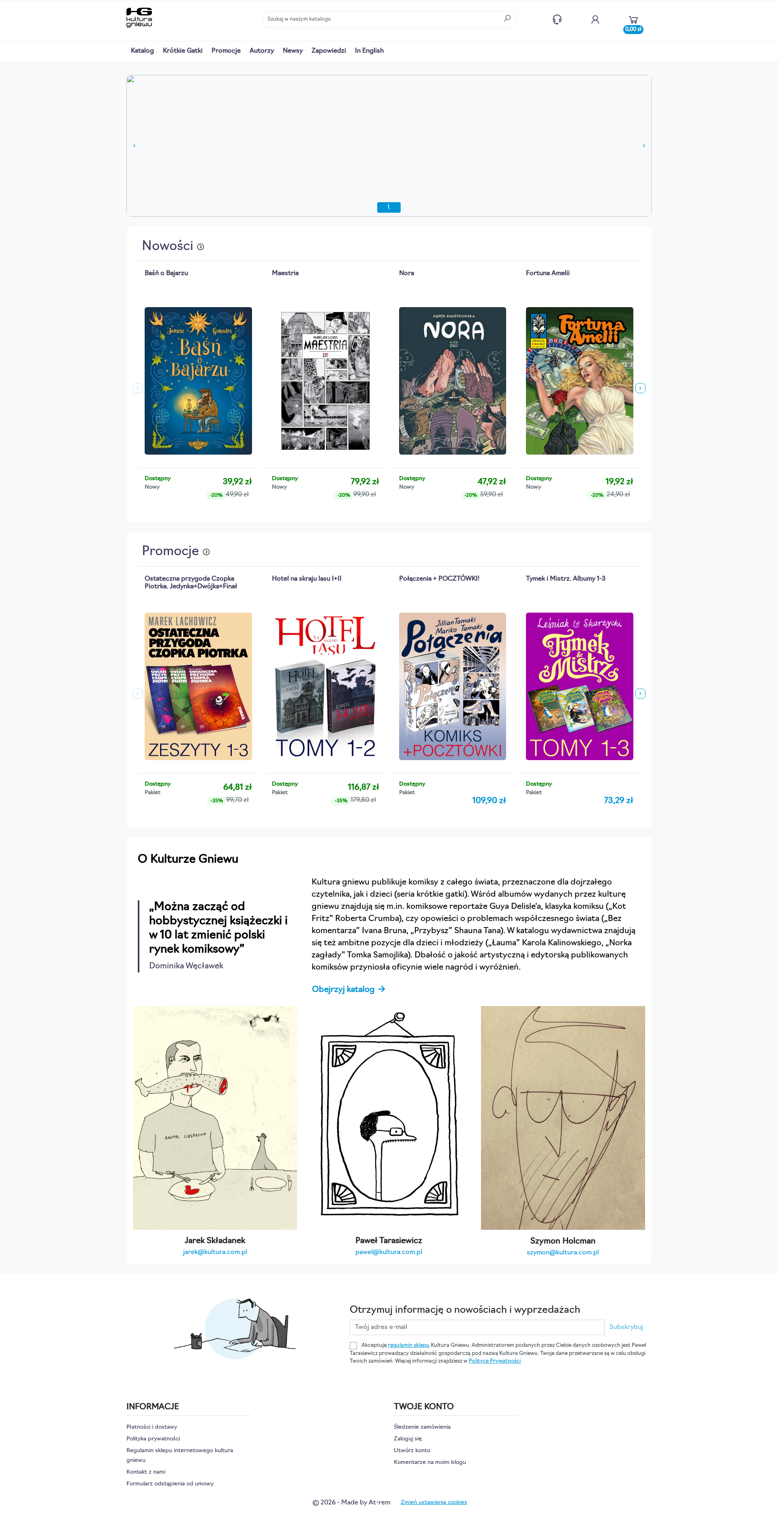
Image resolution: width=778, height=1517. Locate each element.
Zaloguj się (408, 1439)
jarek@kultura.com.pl (215, 1252)
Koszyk (633, 27)
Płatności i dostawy (151, 1427)
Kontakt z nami (557, 19)
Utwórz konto (412, 1451)
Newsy (293, 51)
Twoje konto (595, 19)
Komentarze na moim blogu (430, 1462)
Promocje (226, 51)
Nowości (169, 246)
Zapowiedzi (329, 51)
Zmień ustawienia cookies (434, 1503)
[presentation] (138, 388)
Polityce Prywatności (495, 1361)
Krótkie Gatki (183, 51)
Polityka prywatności (153, 1439)
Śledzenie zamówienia (422, 1427)
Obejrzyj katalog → (349, 990)
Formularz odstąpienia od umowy (170, 1484)
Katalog (142, 51)
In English (369, 51)
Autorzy (262, 51)
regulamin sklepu (409, 1345)
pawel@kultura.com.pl (388, 1252)
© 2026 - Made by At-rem (351, 1503)
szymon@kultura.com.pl (563, 1253)
